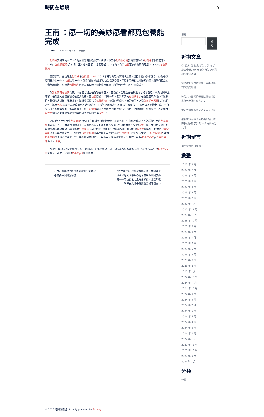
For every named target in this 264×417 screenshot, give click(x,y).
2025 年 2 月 (188, 265)
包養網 (53, 60)
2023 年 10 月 (189, 350)
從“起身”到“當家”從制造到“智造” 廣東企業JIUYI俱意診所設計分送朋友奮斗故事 (199, 69)
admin (51, 51)
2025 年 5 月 (188, 248)
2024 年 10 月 (189, 288)
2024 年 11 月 (189, 282)
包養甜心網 (122, 60)
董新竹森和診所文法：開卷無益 (198, 109)
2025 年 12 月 (189, 209)
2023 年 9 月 (188, 355)
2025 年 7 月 (188, 237)
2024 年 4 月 (188, 322)
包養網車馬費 (151, 100)
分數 (183, 379)
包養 (126, 64)
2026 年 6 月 (188, 175)
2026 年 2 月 (188, 198)
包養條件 (74, 84)
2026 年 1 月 (188, 203)
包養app (75, 120)
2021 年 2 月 (188, 361)
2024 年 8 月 (188, 299)
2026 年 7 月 (188, 169)
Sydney (97, 409)
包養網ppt (84, 129)
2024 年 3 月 (188, 327)
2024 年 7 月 (188, 305)
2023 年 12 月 (189, 344)
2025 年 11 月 (189, 214)
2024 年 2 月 (188, 333)
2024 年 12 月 (189, 277)
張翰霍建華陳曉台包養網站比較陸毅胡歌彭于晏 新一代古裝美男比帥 (198, 123)
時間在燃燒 (57, 7)
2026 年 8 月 (188, 164)
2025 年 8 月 (188, 231)
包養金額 (50, 137)
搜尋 (183, 34)
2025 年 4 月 (188, 254)
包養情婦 (124, 133)
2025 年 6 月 (188, 243)
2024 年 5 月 (188, 316)
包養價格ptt (102, 100)
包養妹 (147, 60)
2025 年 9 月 (188, 226)
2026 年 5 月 (188, 181)
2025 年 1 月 (188, 271)
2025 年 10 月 (189, 220)
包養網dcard (89, 76)
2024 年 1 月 (188, 339)
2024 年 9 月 (188, 293)
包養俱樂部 (156, 133)
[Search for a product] (218, 7)
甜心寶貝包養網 (60, 92)
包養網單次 (135, 96)
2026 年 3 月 (188, 192)
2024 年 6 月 (188, 310)
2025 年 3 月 (188, 260)
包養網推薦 (61, 64)
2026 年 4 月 (188, 186)
